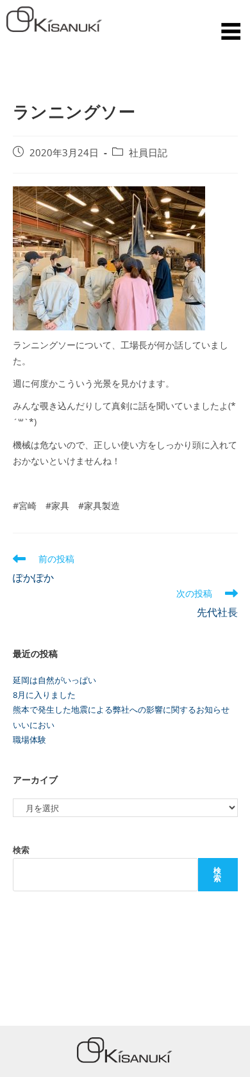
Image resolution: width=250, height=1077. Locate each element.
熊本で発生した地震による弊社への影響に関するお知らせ (121, 709)
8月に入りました (44, 694)
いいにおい (33, 725)
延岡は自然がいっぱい (54, 680)
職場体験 (29, 739)
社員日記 (148, 153)
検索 (21, 849)
